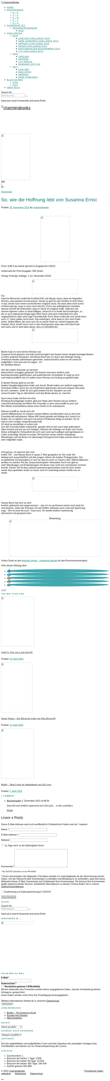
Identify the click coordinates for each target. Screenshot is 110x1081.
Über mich (13, 87)
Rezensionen (15, 10)
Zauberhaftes (16, 25)
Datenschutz (8, 983)
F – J (15, 15)
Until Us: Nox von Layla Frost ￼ (17, 652)
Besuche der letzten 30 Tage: (22, 1061)
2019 (15, 36)
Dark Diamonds (28, 77)
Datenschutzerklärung (12, 886)
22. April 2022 (16, 659)
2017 (15, 67)
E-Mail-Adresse (9, 834)
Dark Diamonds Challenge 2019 (38, 41)
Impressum (20, 1073)
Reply (10, 810)
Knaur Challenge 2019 (32, 46)
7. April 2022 (15, 791)
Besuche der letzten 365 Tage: (22, 1063)
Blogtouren (15, 80)
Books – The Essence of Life (21, 1013)
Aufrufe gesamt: (15, 1066)
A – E (15, 12)
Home (10, 7)
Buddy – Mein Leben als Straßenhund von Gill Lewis (26, 784)
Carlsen (23, 56)
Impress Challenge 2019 (33, 43)
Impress (23, 59)
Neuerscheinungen (25, 28)
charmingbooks (41, 207)
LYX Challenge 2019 (30, 51)
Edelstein (24, 72)
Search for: (6, 92)
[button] (9, 571)
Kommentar (7, 866)
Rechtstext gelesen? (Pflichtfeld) (22, 986)
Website (5, 840)
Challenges (14, 33)
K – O (16, 18)
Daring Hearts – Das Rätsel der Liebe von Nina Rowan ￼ (28, 718)
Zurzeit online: (14, 1056)
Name (5, 829)
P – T (15, 20)
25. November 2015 (19, 207)
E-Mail (5, 977)
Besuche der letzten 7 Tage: (21, 1058)
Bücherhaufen (14, 801)
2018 (21, 30)
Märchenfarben (14, 1018)
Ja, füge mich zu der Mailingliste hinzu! (24, 845)
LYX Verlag (25, 62)
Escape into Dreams (17, 1015)
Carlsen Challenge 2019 (34, 38)
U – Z (16, 23)
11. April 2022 (16, 725)
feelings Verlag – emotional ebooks (40, 560)
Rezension (6, 192)
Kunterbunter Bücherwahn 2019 (39, 49)
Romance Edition (29, 64)
